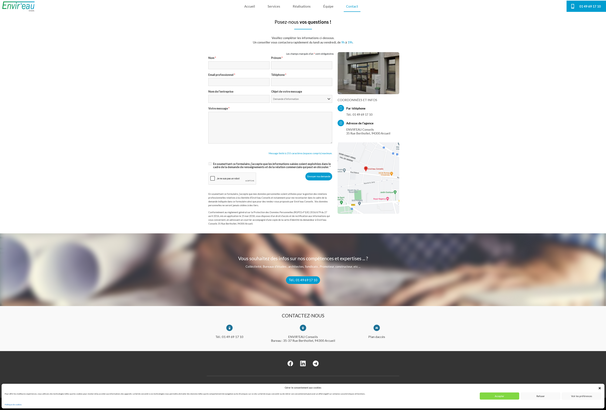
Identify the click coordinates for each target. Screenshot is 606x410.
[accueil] (19, 6)
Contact (352, 6)
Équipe (328, 6)
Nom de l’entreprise (220, 91)
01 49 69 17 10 (590, 6)
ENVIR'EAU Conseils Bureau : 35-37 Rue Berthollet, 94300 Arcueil (303, 338)
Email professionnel (221, 74)
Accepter (499, 396)
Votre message (218, 108)
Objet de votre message (286, 91)
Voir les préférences (581, 396)
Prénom (277, 57)
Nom (212, 57)
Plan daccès (376, 337)
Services (274, 6)
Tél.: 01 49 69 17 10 (303, 280)
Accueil (249, 6)
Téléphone (278, 74)
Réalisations (302, 6)
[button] (599, 387)
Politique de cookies (13, 404)
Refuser (540, 396)
